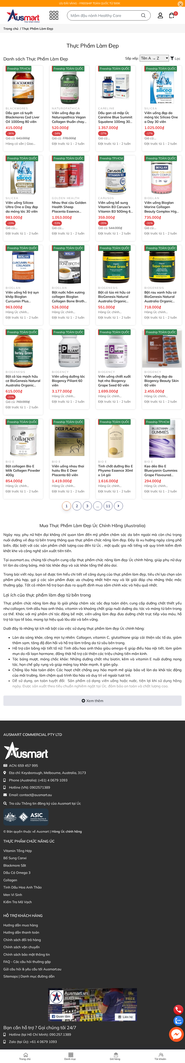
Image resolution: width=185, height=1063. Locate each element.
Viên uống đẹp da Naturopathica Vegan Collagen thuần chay (69, 119)
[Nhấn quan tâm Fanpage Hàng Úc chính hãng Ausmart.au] (92, 1004)
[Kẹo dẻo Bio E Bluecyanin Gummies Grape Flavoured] (162, 439)
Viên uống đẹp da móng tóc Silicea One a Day (161, 117)
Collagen (10, 880)
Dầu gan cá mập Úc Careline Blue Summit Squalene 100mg (115, 119)
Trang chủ (24, 1059)
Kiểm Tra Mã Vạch (17, 902)
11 (108, 506)
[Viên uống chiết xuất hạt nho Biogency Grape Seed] (115, 349)
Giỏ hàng (115, 1059)
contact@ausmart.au (35, 795)
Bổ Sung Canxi (15, 858)
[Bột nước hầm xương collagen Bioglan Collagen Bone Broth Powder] (69, 265)
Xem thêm (94, 700)
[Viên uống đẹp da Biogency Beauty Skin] (162, 349)
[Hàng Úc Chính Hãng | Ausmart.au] (23, 15)
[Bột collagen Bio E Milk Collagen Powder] (23, 439)
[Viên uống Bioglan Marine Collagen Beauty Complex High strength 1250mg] (162, 175)
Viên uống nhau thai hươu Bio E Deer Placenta (68, 470)
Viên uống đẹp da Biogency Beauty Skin (161, 380)
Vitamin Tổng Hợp (17, 851)
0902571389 (40, 787)
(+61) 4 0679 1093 (52, 780)
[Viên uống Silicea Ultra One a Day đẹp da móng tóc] (23, 175)
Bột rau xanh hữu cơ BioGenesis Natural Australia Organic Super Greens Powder (161, 301)
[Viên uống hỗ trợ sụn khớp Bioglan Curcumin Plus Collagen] (23, 265)
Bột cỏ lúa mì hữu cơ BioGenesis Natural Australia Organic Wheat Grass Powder (115, 301)
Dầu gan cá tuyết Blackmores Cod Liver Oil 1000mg (22, 117)
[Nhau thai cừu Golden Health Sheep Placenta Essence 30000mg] (69, 175)
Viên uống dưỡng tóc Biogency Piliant (68, 380)
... (97, 506)
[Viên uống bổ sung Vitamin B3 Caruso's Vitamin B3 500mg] (115, 175)
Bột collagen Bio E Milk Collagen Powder (23, 470)
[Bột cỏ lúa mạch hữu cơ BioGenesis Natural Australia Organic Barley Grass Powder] (23, 349)
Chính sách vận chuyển (21, 947)
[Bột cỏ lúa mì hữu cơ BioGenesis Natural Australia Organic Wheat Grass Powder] (115, 265)
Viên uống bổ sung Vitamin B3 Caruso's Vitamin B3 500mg (115, 209)
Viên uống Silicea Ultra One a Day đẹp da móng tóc (22, 207)
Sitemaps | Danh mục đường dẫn (29, 976)
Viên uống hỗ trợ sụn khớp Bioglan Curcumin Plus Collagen (22, 299)
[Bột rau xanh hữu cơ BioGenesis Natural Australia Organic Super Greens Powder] (162, 265)
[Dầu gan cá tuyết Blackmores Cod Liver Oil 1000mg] (23, 85)
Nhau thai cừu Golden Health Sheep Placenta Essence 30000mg (69, 209)
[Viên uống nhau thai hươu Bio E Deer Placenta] (69, 439)
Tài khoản (160, 1059)
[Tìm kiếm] (143, 15)
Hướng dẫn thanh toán (21, 932)
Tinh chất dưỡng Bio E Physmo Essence (115, 470)
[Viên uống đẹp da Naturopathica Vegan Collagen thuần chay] (69, 85)
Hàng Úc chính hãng (67, 831)
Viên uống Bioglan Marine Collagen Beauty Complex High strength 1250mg (161, 211)
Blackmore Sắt (14, 865)
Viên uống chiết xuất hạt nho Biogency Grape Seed (114, 380)
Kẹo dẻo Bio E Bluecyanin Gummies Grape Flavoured (160, 473)
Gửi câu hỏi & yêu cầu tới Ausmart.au (32, 969)
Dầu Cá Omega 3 (16, 872)
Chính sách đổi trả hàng (22, 940)
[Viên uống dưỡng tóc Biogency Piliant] (69, 349)
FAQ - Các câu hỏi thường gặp (27, 962)
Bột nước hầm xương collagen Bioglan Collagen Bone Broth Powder (68, 299)
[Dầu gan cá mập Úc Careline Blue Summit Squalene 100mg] (115, 85)
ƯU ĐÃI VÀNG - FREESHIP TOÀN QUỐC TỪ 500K (89, 3)
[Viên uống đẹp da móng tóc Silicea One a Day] (162, 85)
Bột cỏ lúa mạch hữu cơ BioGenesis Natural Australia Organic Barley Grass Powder (23, 385)
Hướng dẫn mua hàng (20, 925)
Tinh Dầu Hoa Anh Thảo (22, 887)
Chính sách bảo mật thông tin (26, 954)
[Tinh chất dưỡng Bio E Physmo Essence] (115, 439)
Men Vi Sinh (12, 895)
